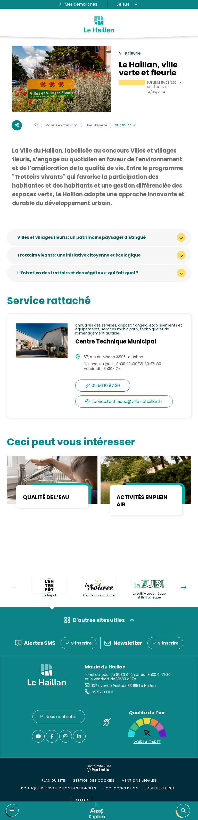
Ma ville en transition (62, 125)
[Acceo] (107, 723)
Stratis (82, 800)
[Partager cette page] (17, 125)
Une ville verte (96, 125)
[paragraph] (52, 480)
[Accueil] (35, 125)
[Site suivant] (183, 587)
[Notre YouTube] (38, 736)
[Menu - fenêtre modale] (12, 810)
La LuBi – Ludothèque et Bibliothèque (149, 595)
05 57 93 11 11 (102, 692)
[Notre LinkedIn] (79, 736)
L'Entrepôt (49, 595)
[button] (184, 811)
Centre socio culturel (99, 595)
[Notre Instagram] (65, 736)
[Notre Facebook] (52, 736)
